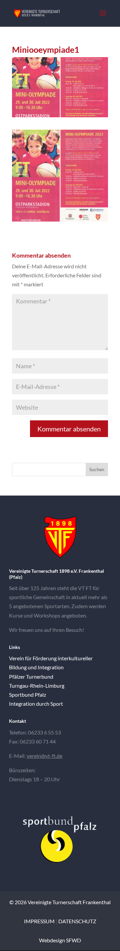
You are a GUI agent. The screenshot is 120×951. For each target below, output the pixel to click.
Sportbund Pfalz (27, 694)
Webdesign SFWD (60, 940)
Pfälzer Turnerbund (31, 676)
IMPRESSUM (39, 921)
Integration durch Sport (36, 703)
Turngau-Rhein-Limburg (36, 685)
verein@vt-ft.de (44, 756)
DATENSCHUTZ (77, 921)
